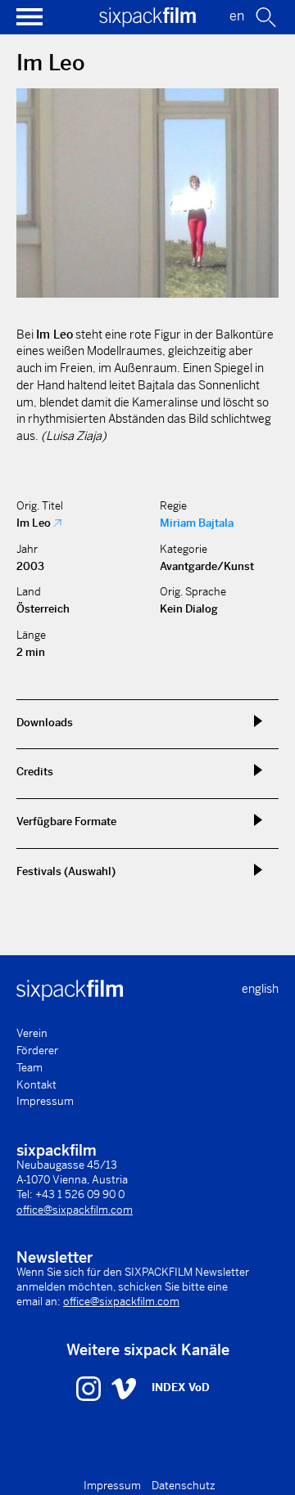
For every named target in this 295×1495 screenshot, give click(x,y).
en (236, 16)
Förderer (37, 1050)
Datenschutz (184, 1486)
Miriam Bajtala (197, 523)
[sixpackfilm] (147, 22)
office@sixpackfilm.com (74, 1210)
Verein (32, 1033)
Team (29, 1068)
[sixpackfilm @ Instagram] (90, 1387)
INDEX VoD (181, 1387)
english (260, 988)
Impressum (45, 1101)
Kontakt (36, 1085)
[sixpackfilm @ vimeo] (123, 1387)
